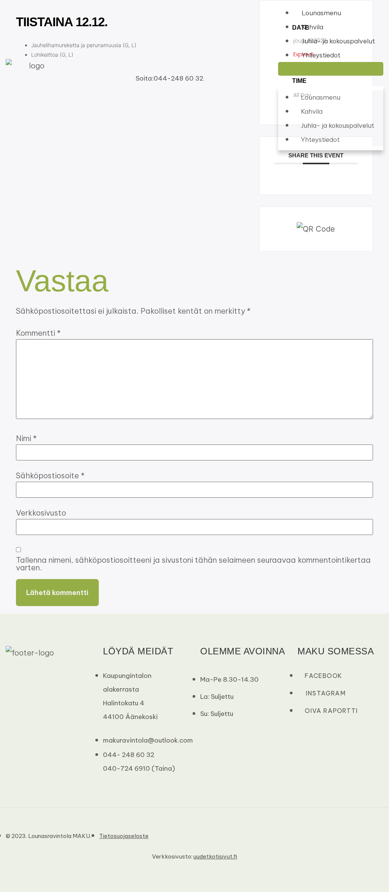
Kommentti (38, 333)
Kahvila (312, 27)
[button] (330, 69)
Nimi (26, 438)
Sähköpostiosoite (50, 475)
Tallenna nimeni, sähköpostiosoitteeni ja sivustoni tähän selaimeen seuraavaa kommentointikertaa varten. (193, 563)
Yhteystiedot (321, 55)
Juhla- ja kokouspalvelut (338, 41)
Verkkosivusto (41, 513)
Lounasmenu (321, 13)
